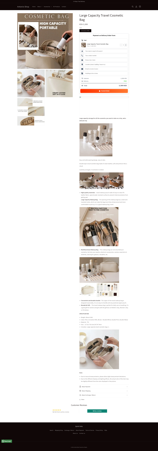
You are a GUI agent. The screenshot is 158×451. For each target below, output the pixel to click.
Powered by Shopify (83, 447)
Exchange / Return (69, 430)
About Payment (80, 430)
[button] (39, 6)
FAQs (105, 430)
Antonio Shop (76, 447)
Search (51, 430)
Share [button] (82, 399)
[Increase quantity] (126, 45)
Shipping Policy (59, 430)
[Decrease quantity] (121, 45)
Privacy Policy (99, 430)
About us (75, 433)
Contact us (82, 433)
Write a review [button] (97, 411)
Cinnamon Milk (85, 30)
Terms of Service (90, 430)
